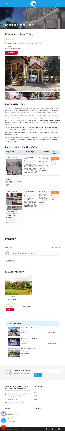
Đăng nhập (56, 247)
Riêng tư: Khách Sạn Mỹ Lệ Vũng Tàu (31, 339)
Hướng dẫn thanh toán (11, 414)
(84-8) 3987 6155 (12, 399)
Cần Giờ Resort (11, 299)
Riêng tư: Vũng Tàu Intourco (28, 348)
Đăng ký (37, 375)
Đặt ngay (11, 53)
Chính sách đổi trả (10, 421)
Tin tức (35, 396)
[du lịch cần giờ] (33, 4)
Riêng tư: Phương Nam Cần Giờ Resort (31, 328)
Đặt (55, 158)
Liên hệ (36, 399)
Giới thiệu (36, 392)
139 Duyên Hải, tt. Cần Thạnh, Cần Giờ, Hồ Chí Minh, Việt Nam (24, 43)
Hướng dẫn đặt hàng (11, 418)
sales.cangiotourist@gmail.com (16, 402)
